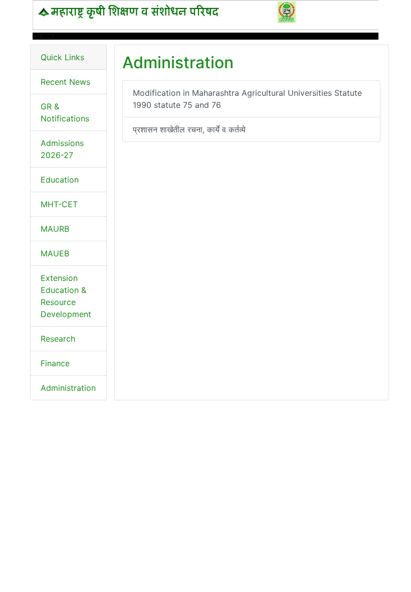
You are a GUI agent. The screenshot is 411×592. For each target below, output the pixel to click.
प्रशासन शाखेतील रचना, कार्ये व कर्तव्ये (189, 129)
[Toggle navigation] (47, 36)
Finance (55, 363)
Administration (68, 388)
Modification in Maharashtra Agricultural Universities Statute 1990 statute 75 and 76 (247, 99)
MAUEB (55, 253)
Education (60, 180)
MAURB (55, 229)
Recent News (65, 82)
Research (58, 339)
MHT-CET (59, 204)
